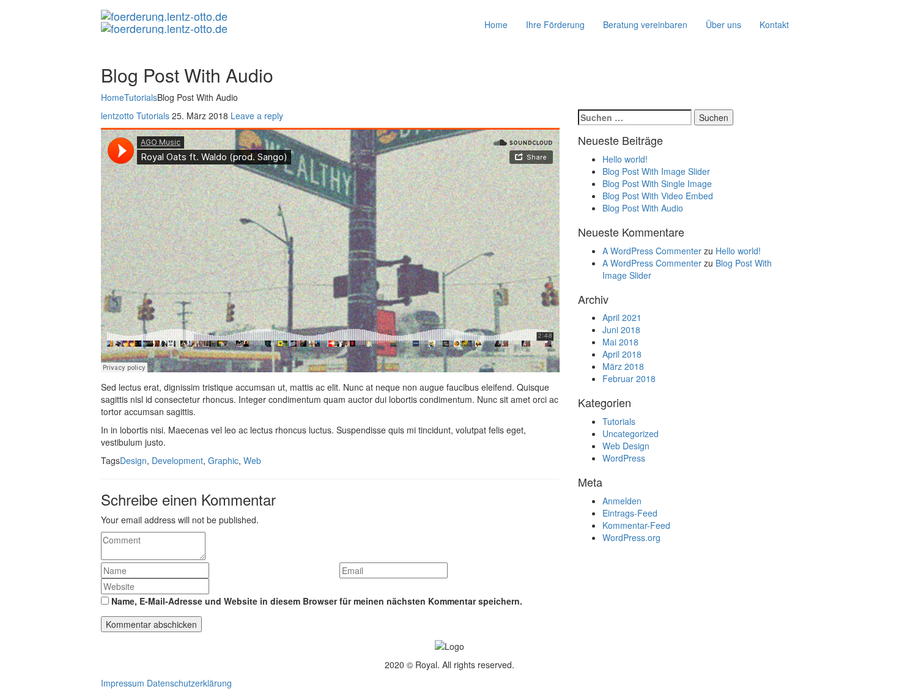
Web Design (625, 446)
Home (496, 24)
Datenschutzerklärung (189, 683)
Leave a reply (257, 115)
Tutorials (140, 97)
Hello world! (625, 159)
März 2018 (623, 366)
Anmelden (622, 501)
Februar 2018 (629, 378)
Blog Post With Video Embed (657, 196)
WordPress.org (631, 537)
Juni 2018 (621, 329)
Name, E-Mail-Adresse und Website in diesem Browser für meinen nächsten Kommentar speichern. (316, 601)
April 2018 (622, 354)
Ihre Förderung (555, 24)
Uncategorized (630, 433)
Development (177, 460)
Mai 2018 (620, 342)
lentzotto (117, 115)
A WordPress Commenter (651, 251)
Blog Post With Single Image (657, 183)
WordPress (623, 458)
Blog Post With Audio (642, 208)
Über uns (723, 24)
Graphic (223, 460)
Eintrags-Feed (629, 513)
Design (133, 460)
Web (252, 460)
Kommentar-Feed (636, 525)
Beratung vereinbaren (645, 24)
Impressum (122, 683)
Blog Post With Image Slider (656, 171)
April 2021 (622, 317)
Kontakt (774, 24)
